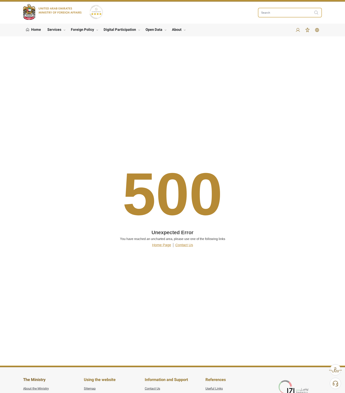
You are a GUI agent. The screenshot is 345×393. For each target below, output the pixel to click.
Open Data (154, 29)
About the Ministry (36, 388)
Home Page (161, 245)
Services (54, 29)
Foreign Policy (82, 29)
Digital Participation (120, 29)
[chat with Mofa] (335, 383)
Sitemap (90, 388)
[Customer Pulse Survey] (335, 369)
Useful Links (214, 388)
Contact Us (184, 245)
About (176, 29)
